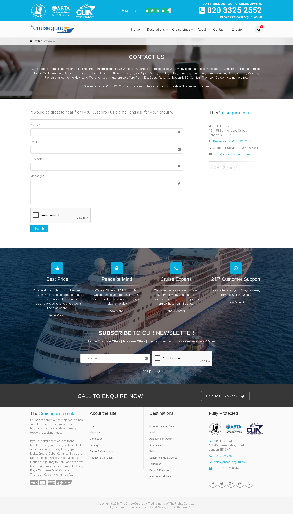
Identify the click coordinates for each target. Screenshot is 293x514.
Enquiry (237, 29)
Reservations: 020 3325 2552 (232, 141)
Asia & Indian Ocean (160, 438)
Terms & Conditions (101, 451)
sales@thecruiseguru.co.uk (242, 17)
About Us (95, 432)
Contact (218, 29)
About (202, 29)
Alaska (153, 432)
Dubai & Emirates (159, 470)
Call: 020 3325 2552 (221, 396)
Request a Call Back (101, 457)
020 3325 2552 (233, 10)
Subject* (36, 159)
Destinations (156, 29)
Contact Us (96, 438)
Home (135, 29)
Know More (56, 315)
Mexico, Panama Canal (162, 426)
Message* (37, 176)
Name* (35, 124)
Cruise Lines (181, 29)
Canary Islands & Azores (163, 457)
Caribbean (155, 463)
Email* (34, 142)
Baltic (152, 451)
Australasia (155, 445)
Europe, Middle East (160, 476)
